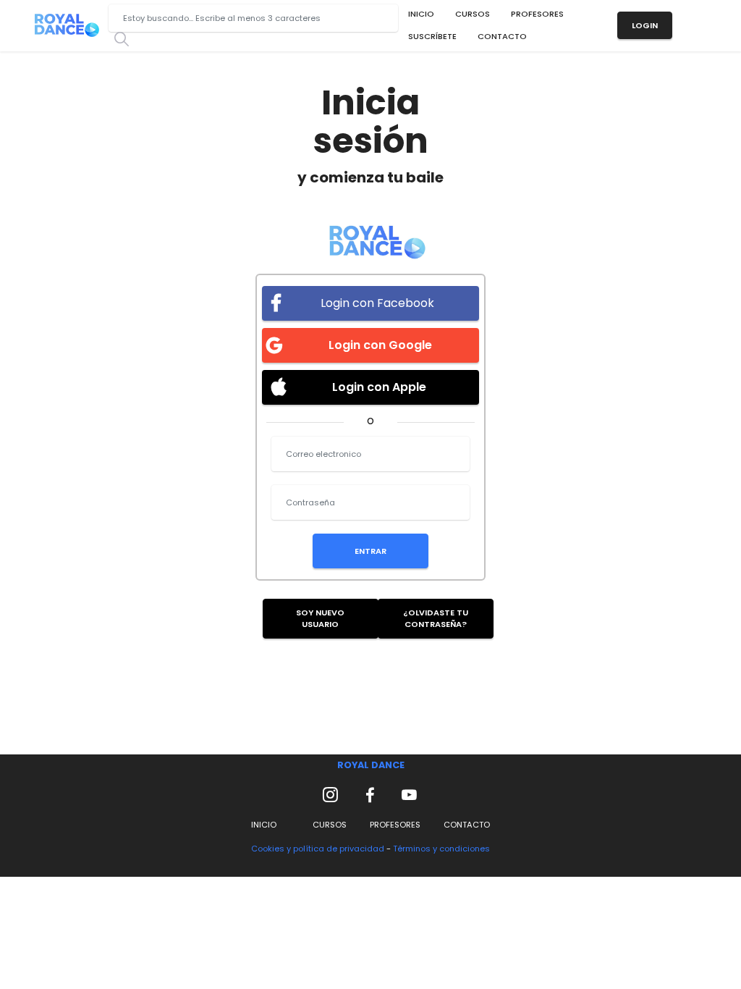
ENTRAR (370, 551)
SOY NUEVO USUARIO (320, 619)
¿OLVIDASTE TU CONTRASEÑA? (435, 619)
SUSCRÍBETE (432, 36)
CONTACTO (502, 36)
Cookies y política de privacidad (318, 848)
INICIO (421, 14)
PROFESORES (537, 14)
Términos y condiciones (441, 848)
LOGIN (645, 25)
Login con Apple (377, 387)
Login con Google (379, 345)
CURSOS (472, 14)
